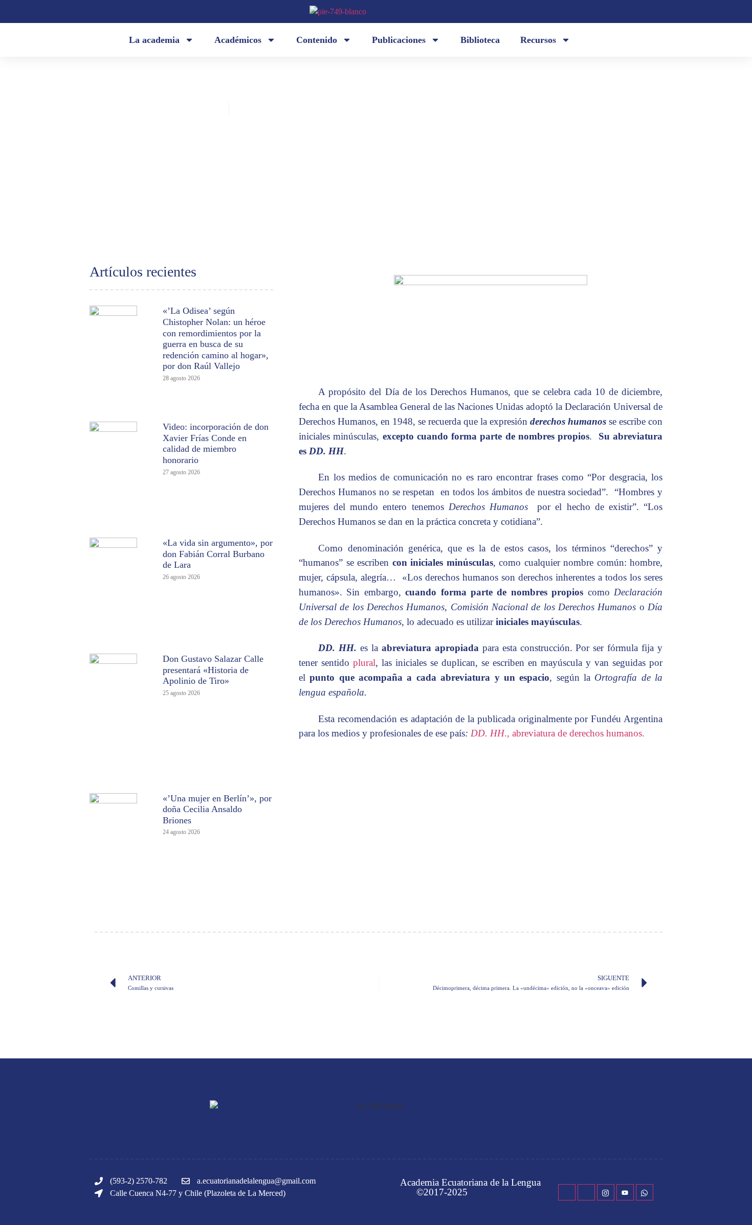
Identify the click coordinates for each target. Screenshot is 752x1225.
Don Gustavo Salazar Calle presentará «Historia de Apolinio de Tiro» (213, 670)
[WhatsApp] (644, 1192)
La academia (154, 40)
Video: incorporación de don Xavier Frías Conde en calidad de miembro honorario (216, 443)
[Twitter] (586, 1192)
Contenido (316, 40)
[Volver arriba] (729, 1202)
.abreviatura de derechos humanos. (558, 733)
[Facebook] (567, 1192)
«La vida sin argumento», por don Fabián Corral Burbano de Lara (218, 554)
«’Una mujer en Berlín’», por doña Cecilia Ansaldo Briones (217, 809)
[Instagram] (605, 1192)
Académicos (237, 40)
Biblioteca (480, 40)
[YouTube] (625, 1192)
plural (364, 662)
